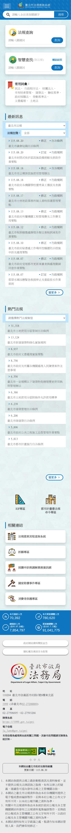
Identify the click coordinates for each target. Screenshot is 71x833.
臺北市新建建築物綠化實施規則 (26, 342)
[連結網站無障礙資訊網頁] (26, 751)
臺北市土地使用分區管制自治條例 (28, 330)
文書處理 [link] (20, 100)
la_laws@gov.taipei (15, 730)
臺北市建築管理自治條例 (22, 409)
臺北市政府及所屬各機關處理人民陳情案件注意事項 (35, 368)
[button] (64, 824)
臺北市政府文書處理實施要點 (25, 354)
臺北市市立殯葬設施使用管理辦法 (29, 173)
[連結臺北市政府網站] (51, 751)
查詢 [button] (57, 40)
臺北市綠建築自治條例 (21, 420)
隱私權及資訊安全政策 (35, 651)
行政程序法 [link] (31, 88)
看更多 (52, 292)
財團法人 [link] (47, 88)
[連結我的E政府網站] (42, 751)
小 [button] (30, 759)
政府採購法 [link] (22, 96)
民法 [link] (17, 88)
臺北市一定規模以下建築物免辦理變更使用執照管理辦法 (35, 383)
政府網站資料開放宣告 (35, 643)
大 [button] (39, 759)
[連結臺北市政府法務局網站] (35, 673)
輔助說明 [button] (57, 60)
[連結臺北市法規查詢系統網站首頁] (34, 5)
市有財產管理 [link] (23, 92)
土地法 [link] (34, 100)
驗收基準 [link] (53, 92)
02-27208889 (29, 704)
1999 (5, 704)
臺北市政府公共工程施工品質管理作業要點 (33, 432)
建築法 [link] (40, 92)
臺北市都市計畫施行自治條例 (25, 444)
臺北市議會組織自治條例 (23, 146)
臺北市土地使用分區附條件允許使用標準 (32, 397)
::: (2, 21)
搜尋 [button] (61, 14)
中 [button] (34, 759)
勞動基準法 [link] (40, 96)
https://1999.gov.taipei (18, 721)
